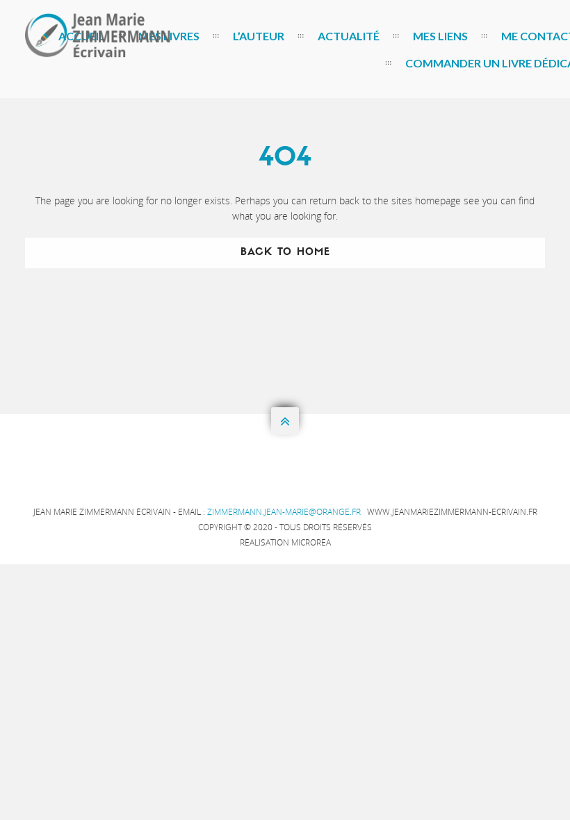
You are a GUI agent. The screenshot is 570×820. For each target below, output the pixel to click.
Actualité (349, 35)
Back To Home (285, 252)
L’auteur (258, 35)
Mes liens (440, 35)
